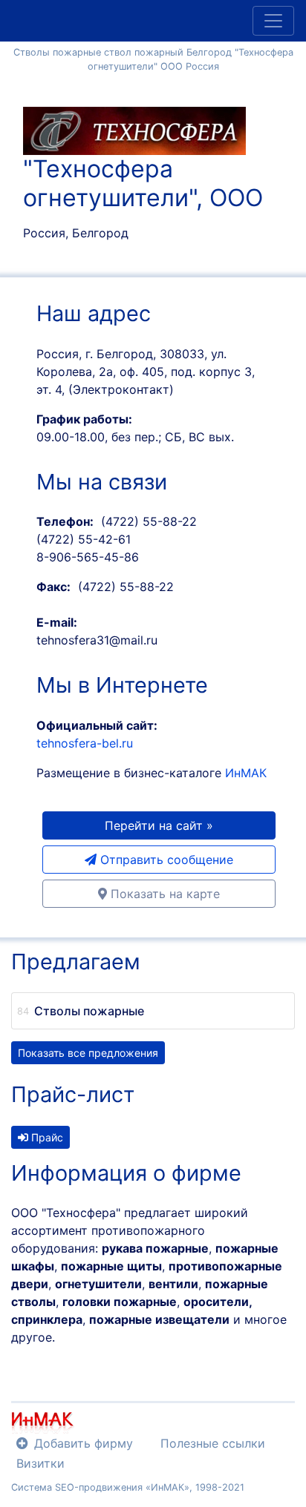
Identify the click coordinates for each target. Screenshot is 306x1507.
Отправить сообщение (165, 859)
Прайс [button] (45, 1137)
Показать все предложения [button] (88, 1052)
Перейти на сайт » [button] (159, 825)
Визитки (40, 1463)
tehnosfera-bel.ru (84, 743)
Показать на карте (163, 893)
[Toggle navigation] (273, 21)
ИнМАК (246, 772)
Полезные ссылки (212, 1443)
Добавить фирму (83, 1443)
